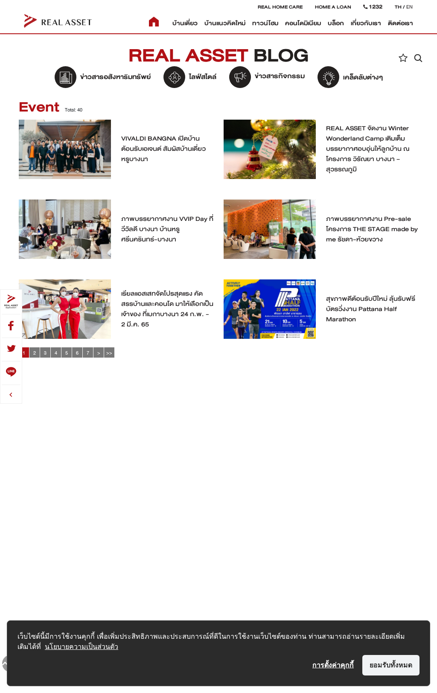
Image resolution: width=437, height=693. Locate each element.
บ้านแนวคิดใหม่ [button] (224, 23)
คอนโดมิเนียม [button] (303, 23)
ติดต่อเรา (400, 23)
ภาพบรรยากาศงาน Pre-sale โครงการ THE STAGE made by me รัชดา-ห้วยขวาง (372, 229)
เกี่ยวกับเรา (366, 23)
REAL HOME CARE (280, 7)
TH (398, 7)
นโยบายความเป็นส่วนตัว (81, 646)
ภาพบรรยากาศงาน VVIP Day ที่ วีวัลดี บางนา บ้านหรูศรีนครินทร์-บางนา (167, 229)
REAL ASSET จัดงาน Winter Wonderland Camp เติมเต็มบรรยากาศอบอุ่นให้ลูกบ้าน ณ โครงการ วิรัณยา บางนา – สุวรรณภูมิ (367, 149)
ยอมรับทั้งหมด (391, 665)
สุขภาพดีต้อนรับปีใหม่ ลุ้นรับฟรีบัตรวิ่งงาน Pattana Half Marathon (370, 309)
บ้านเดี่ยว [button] (185, 23)
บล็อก (336, 23)
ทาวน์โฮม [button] (265, 23)
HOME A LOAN (333, 7)
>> (109, 353)
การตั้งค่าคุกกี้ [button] (333, 665)
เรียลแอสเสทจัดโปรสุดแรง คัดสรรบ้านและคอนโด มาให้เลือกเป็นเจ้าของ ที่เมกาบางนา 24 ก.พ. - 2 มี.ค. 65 (167, 309)
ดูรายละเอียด (65, 151)
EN (409, 7)
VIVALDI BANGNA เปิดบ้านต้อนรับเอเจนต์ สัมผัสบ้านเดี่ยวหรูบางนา (163, 148)
